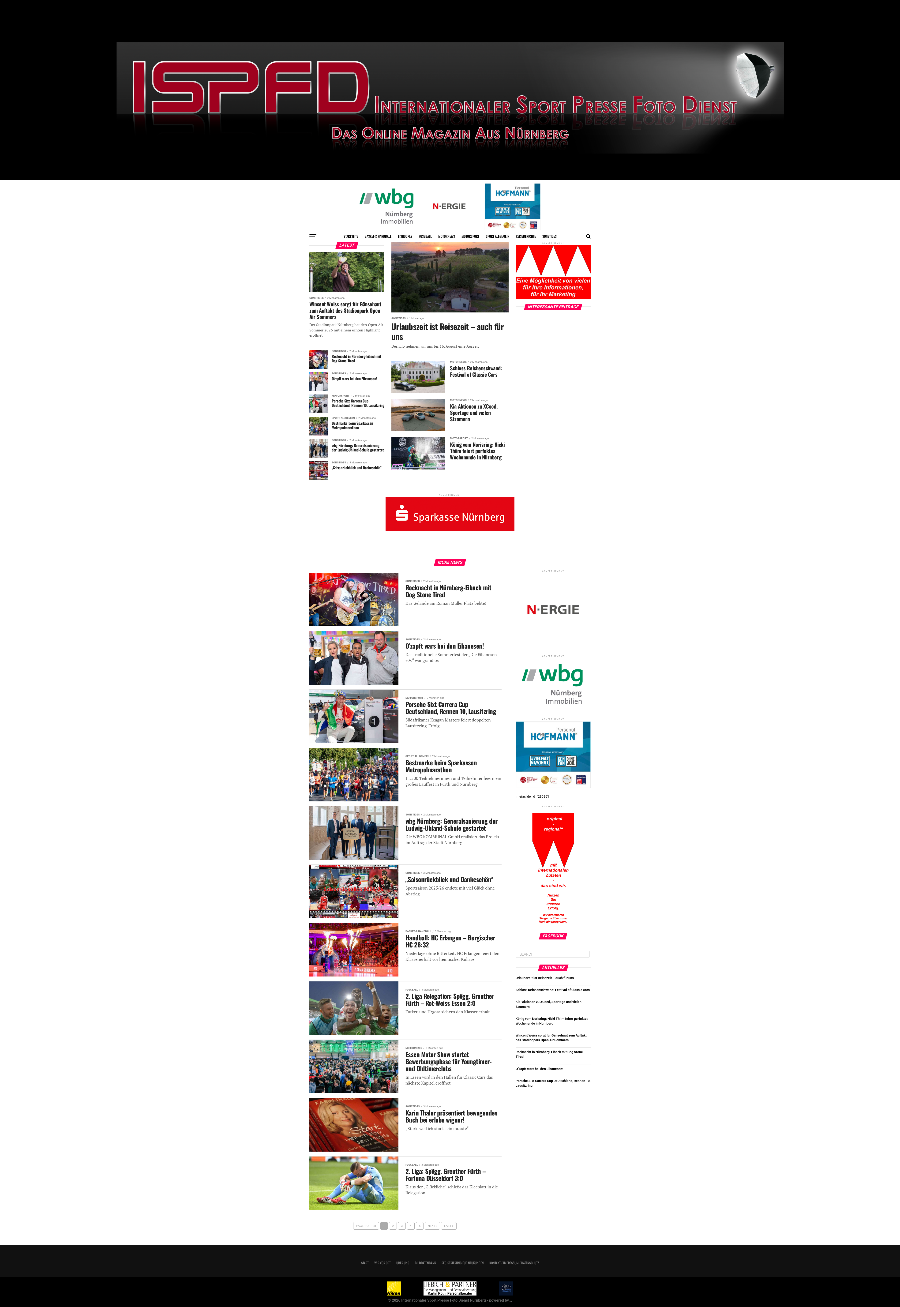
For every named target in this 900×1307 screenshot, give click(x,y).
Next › (432, 1226)
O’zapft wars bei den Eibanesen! (539, 1069)
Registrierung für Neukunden (463, 1262)
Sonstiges (549, 236)
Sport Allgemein (497, 236)
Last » (449, 1226)
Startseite (351, 236)
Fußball (425, 236)
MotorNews (446, 236)
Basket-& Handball (378, 236)
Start (365, 1262)
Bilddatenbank (425, 1262)
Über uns (402, 1262)
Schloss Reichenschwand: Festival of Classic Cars (553, 990)
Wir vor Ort (382, 1262)
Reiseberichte (526, 236)
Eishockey (405, 236)
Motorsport (470, 236)
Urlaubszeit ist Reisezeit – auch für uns (545, 978)
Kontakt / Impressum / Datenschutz (514, 1262)
